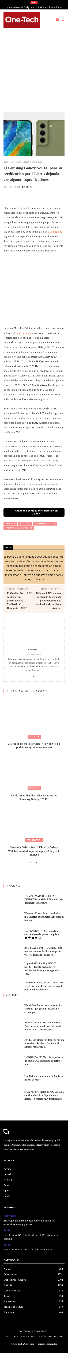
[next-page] (36, 862)
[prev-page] (30, 862)
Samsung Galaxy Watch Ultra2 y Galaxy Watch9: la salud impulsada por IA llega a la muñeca (34, 851)
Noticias (34, 736)
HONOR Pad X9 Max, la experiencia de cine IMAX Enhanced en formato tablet (43, 1060)
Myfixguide (55, 231)
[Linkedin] (34, 675)
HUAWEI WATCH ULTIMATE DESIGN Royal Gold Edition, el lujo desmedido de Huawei (43, 899)
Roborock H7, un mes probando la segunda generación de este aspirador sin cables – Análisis (48, 600)
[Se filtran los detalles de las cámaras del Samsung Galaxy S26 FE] (34, 769)
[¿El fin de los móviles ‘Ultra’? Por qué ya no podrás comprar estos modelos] (34, 717)
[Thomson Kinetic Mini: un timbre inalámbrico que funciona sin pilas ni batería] (12, 917)
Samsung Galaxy (45, 523)
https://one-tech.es (34, 654)
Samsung (25, 523)
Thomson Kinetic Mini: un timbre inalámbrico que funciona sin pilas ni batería (44, 916)
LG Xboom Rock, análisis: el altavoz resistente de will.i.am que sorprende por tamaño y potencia (43, 986)
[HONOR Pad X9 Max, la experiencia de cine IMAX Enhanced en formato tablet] (12, 1061)
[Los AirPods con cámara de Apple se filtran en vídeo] (12, 1078)
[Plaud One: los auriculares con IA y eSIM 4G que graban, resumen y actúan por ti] (12, 1009)
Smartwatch (34, 840)
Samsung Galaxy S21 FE (18, 528)
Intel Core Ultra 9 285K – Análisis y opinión (27, 1249)
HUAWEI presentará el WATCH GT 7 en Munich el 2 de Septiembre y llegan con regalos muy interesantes (44, 1095)
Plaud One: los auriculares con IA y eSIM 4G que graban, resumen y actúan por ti (43, 1009)
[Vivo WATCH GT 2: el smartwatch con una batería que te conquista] (12, 934)
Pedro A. (27, 187)
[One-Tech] (21, 20)
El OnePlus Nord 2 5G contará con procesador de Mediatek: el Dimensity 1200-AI (19, 600)
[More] (42, 195)
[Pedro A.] (34, 634)
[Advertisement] (34, 72)
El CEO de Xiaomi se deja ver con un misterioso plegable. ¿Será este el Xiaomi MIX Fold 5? (44, 1043)
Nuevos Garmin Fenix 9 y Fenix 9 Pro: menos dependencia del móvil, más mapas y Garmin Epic (42, 1026)
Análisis (7, 1230)
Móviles (10, 523)
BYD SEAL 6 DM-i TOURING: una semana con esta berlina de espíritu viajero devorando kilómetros (43, 951)
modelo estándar (25, 333)
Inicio (5, 162)
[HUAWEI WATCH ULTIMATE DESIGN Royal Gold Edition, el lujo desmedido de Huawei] (12, 899)
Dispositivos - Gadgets (19, 162)
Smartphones (37, 162)
